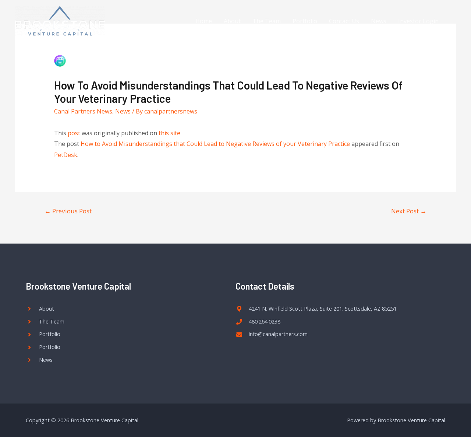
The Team (266, 21)
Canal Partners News (83, 111)
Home (203, 21)
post (74, 133)
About (232, 21)
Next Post (408, 211)
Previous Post (68, 211)
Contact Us (344, 21)
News (378, 21)
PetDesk (65, 155)
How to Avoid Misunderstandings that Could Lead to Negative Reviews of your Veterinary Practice (215, 144)
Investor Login (418, 21)
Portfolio (305, 21)
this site (169, 133)
